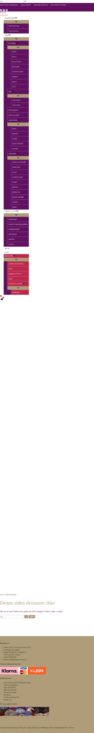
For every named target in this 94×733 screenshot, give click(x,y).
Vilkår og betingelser (11, 685)
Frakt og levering (10, 687)
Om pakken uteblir (10, 692)
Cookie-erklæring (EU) (11, 697)
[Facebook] (1, 11)
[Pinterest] (7, 11)
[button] (16, 18)
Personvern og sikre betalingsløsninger (17, 683)
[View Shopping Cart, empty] (2, 299)
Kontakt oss (8, 700)
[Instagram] (4, 11)
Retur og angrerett (10, 690)
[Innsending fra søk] (26, 616)
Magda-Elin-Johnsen (67, 728)
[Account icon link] (1, 296)
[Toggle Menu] (16, 21)
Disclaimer (7, 695)
